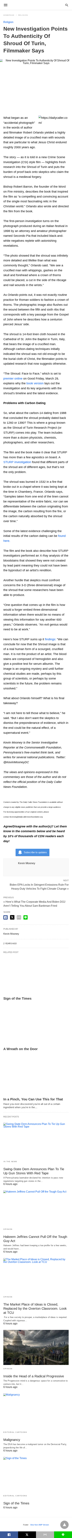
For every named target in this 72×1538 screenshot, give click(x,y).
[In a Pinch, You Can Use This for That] (36, 1075)
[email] (45, 1534)
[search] (67, 5)
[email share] (19, 917)
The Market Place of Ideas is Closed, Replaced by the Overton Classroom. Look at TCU (35, 1308)
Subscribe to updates (35, 852)
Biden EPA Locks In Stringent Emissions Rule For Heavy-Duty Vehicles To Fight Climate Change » (39, 886)
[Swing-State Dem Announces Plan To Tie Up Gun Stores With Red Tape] (36, 1140)
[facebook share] (5, 917)
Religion (23, 15)
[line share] (25, 917)
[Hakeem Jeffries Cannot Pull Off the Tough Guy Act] (36, 1207)
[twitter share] (12, 917)
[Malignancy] (36, 1410)
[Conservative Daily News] (36, 5)
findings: (50, 639)
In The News (10, 1161)
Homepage (8, 15)
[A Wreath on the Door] (36, 1025)
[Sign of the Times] (36, 975)
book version (35, 383)
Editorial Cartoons (15, 1432)
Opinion (7, 1229)
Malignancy (11, 1440)
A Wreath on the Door (20, 1049)
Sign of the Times (17, 998)
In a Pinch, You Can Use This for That (33, 1099)
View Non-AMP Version (39, 1525)
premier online (12, 378)
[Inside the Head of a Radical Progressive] (36, 1347)
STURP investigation (17, 462)
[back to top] (64, 1525)
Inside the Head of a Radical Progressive (33, 1376)
